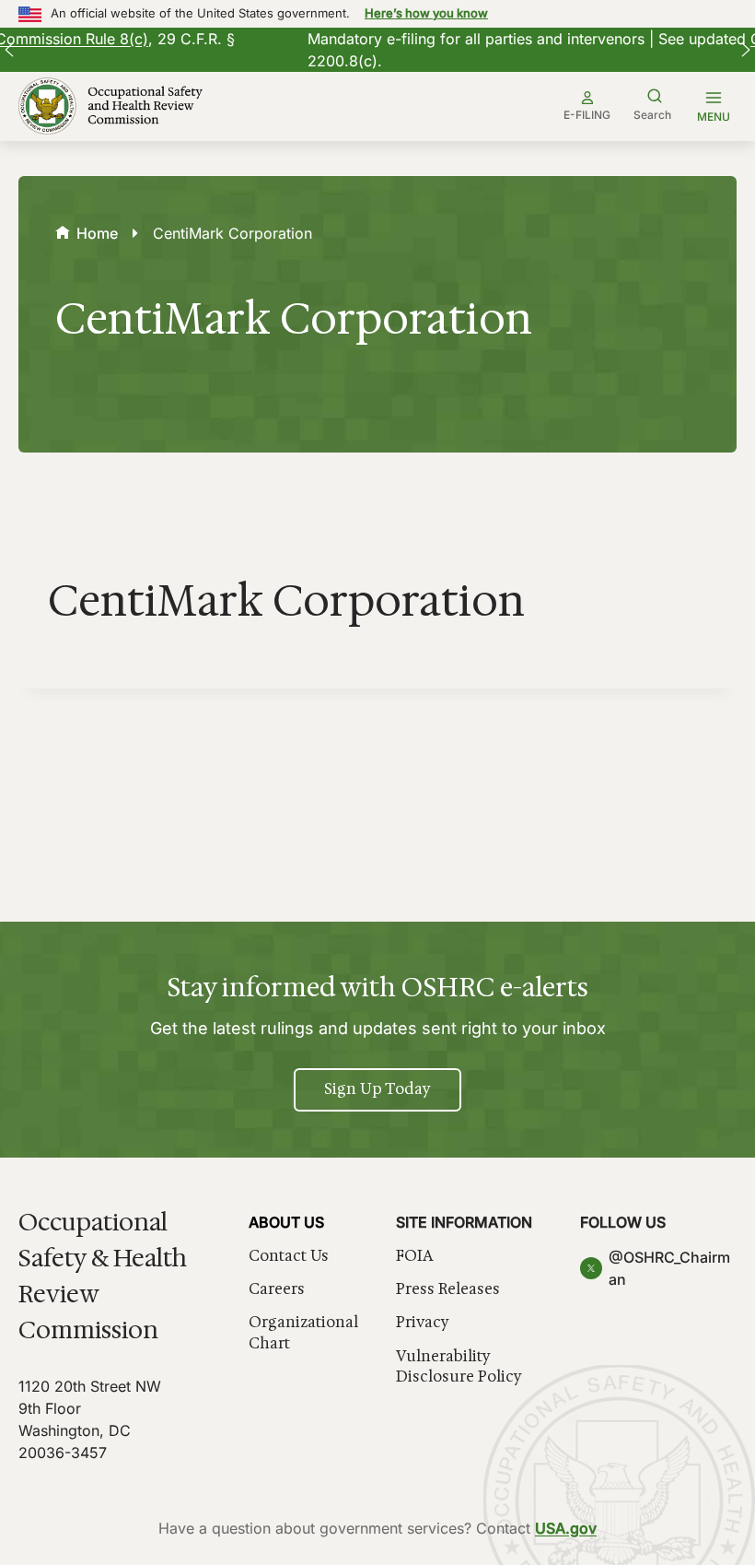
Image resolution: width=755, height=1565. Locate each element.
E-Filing (586, 115)
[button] (9, 50)
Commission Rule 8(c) (566, 38)
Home (97, 233)
